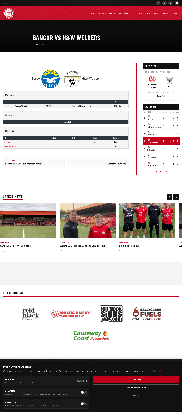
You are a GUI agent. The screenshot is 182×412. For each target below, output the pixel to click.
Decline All (136, 395)
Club (138, 13)
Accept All (136, 379)
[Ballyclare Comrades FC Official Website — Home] (8, 13)
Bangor (7, 142)
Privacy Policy (159, 371)
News (93, 13)
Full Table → (161, 171)
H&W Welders (10, 146)
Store (174, 13)
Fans (164, 13)
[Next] (176, 197)
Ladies (112, 13)
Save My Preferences (136, 387)
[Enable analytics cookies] (84, 392)
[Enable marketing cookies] (84, 403)
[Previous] (169, 197)
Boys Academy (125, 13)
